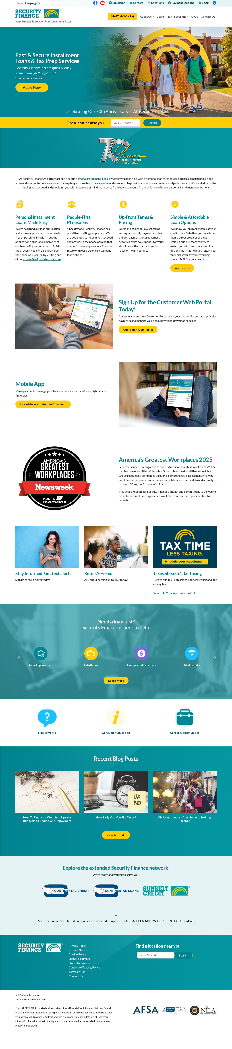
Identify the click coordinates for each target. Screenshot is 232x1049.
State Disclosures (79, 963)
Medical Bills (192, 665)
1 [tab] (116, 915)
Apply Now (32, 87)
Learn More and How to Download (43, 404)
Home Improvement (40, 665)
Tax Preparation (177, 16)
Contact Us (208, 16)
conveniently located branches (42, 259)
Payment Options (182, 2)
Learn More (116, 680)
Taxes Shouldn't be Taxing (177, 573)
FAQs (194, 16)
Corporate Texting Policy (84, 967)
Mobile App (29, 383)
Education (118, 2)
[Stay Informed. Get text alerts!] (47, 546)
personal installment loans (92, 178)
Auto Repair (91, 665)
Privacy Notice (78, 950)
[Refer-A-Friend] (116, 546)
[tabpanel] (65, 891)
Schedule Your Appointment (172, 593)
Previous (17, 657)
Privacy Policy (77, 945)
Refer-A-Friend (98, 573)
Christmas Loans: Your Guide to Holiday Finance (185, 819)
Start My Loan (121, 16)
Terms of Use (77, 971)
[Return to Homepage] (40, 947)
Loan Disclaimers (79, 958)
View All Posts (116, 835)
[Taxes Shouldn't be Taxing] (185, 546)
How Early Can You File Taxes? (116, 817)
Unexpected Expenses (141, 665)
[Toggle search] (214, 3)
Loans (161, 16)
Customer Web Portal (138, 329)
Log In (205, 2)
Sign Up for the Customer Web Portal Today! (165, 306)
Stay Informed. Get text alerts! (44, 573)
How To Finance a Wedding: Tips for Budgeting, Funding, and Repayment (47, 819)
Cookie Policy (77, 954)
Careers (138, 2)
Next (214, 657)
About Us (146, 16)
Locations (157, 2)
